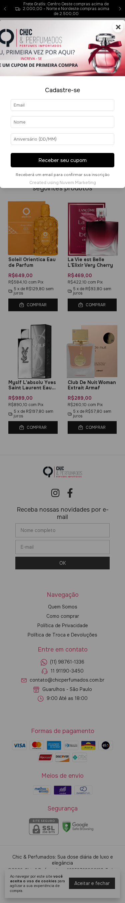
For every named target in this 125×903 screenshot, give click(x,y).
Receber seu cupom (62, 160)
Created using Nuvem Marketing (62, 182)
